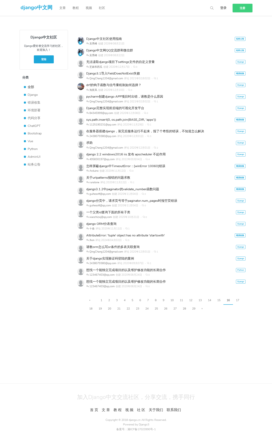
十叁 (92, 228)
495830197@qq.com (102, 159)
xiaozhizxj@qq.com (100, 217)
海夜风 (93, 90)
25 (156, 309)
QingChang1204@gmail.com (106, 78)
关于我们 (156, 410)
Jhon (91, 240)
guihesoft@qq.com (100, 194)
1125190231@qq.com (102, 124)
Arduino (94, 171)
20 (109, 309)
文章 (62, 8)
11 (181, 300)
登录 (223, 8)
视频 (89, 8)
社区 (102, 8)
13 (200, 300)
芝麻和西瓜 (95, 67)
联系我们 (174, 410)
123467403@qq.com (102, 275)
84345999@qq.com (101, 113)
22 (128, 309)
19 (100, 309)
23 (137, 309)
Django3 (144, 424)
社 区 (141, 410)
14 (209, 300)
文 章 (106, 410)
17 (237, 300)
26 (165, 309)
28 (184, 309)
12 (190, 300)
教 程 (117, 410)
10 (172, 300)
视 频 (129, 410)
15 (218, 300)
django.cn (135, 420)
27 (175, 309)
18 (90, 309)
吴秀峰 (93, 43)
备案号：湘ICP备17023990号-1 (136, 429)
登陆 (43, 59)
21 (118, 309)
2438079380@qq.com (102, 136)
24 (147, 309)
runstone (94, 182)
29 (193, 309)
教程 (75, 8)
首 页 (94, 410)
